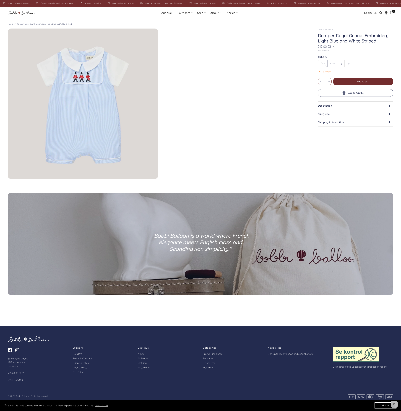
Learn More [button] (101, 405)
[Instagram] (18, 350)
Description (325, 105)
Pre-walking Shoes (212, 353)
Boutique (165, 13)
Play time (208, 367)
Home (10, 24)
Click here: (338, 366)
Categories (209, 348)
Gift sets (184, 13)
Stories (230, 13)
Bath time (208, 358)
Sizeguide (324, 114)
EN (375, 12)
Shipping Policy (81, 362)
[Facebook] (11, 350)
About (214, 13)
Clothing (142, 362)
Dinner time (209, 362)
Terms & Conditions (83, 358)
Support (78, 348)
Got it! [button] (385, 405)
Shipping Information (331, 122)
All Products (144, 358)
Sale (200, 13)
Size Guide (78, 372)
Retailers (77, 353)
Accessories (144, 367)
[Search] (381, 13)
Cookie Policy (80, 367)
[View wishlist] (386, 13)
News (141, 353)
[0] (391, 13)
